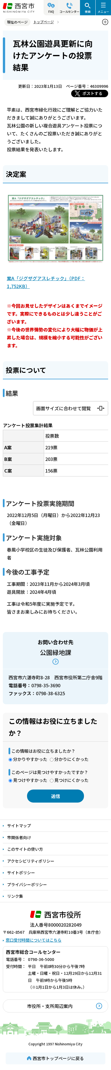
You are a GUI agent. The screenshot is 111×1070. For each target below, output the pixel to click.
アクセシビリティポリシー (30, 861)
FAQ (51, 11)
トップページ (43, 21)
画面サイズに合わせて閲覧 (63, 408)
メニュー (103, 11)
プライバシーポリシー (27, 884)
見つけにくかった (71, 780)
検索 (88, 11)
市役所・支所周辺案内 (50, 1006)
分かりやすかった (30, 759)
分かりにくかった (71, 759)
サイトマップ (19, 825)
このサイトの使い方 (25, 849)
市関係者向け (19, 837)
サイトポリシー (21, 872)
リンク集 (15, 896)
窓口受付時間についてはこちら (33, 940)
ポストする (92, 93)
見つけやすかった (30, 780)
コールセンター (69, 11)
